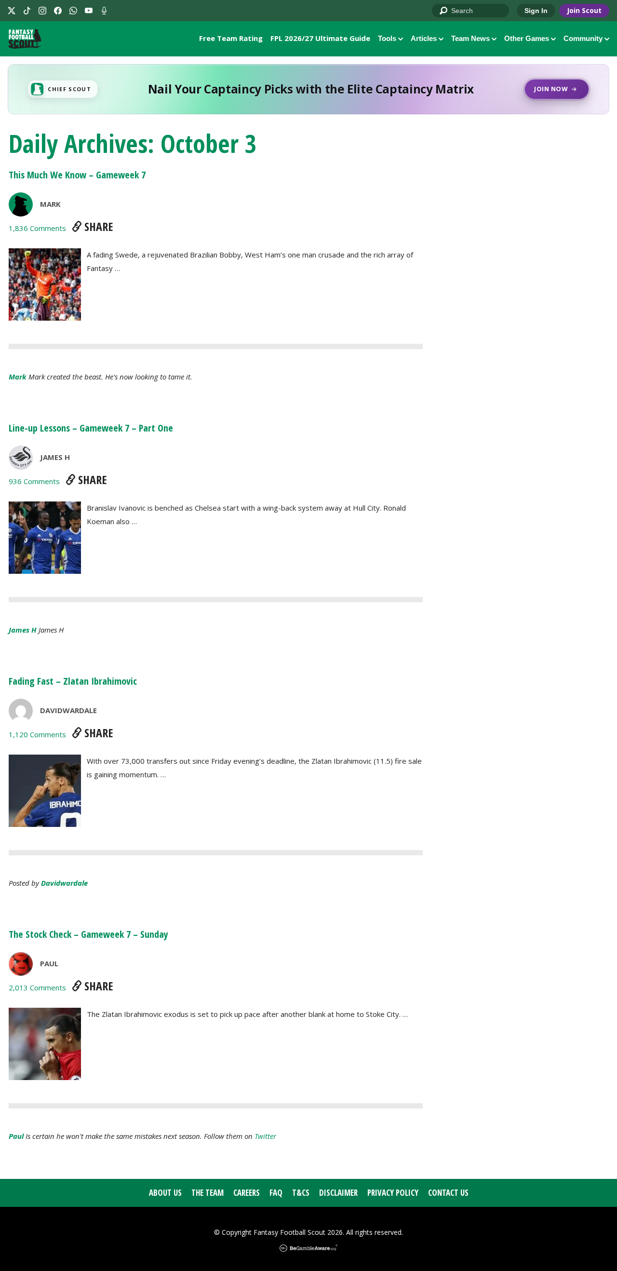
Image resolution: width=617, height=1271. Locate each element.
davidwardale (68, 710)
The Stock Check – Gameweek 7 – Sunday (88, 934)
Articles (424, 38)
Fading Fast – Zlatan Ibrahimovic (73, 681)
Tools (387, 38)
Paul (49, 963)
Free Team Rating (231, 38)
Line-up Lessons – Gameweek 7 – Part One (91, 427)
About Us (165, 1192)
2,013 (37, 987)
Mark (50, 204)
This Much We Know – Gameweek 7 (77, 174)
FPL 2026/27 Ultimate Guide (320, 38)
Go (444, 11)
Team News (470, 38)
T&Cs (300, 1192)
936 (34, 481)
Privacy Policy (392, 1192)
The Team (207, 1192)
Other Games (526, 38)
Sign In (536, 10)
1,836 (37, 228)
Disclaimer (338, 1192)
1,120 (37, 734)
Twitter (265, 1136)
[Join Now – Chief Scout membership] (308, 89)
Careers (246, 1192)
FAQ (275, 1192)
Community (583, 38)
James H (55, 457)
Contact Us (448, 1192)
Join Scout (584, 10)
